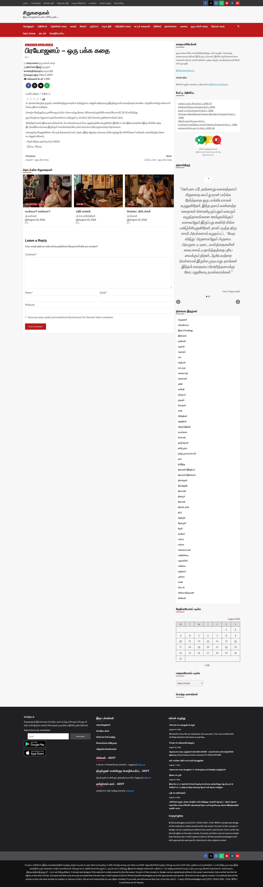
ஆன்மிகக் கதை (59, 26)
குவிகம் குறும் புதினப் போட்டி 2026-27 (195, 103)
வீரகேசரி (182, 598)
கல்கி (180, 384)
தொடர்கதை (29, 33)
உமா (179, 357)
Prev (178, 302)
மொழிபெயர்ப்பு (57, 33)
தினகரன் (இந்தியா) (186, 469)
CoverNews (124, 882)
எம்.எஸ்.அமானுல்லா (195, 760)
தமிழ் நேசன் (183, 443)
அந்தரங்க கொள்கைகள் (106, 749)
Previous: (37, 158)
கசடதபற (182, 368)
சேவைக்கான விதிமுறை (106, 743)
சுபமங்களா (182, 432)
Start (207, 296)
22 (226, 647)
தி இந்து (181, 464)
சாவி (180, 410)
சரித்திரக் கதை (123, 26)
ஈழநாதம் (182, 351)
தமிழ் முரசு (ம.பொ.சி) (187, 453)
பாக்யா (181, 539)
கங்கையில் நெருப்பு (186, 742)
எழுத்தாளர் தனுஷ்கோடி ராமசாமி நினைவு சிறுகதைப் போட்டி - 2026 (207, 124)
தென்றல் (181, 517)
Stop (209, 296)
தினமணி (182, 491)
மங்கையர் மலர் (184, 550)
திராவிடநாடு (183, 507)
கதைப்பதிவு (36, 3)
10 (180, 641)
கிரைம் (83, 26)
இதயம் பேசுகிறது (185, 330)
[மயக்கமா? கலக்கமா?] (47, 190)
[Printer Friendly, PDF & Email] (34, 147)
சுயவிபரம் (92, 3)
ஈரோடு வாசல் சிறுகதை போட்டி (191, 121)
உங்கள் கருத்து (105, 3)
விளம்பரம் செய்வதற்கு (105, 737)
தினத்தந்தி (183, 485)
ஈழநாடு (181, 346)
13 (208, 641)
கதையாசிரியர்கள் (79, 3)
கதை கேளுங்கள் (103, 724)
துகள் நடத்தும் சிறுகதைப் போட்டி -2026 (195, 110)
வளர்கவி (32, 215)
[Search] (238, 26)
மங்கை (181, 544)
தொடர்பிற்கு (119, 3)
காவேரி (181, 389)
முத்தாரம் (182, 571)
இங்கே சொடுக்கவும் (185, 70)
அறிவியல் (42, 26)
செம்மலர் (182, 437)
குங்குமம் (182, 394)
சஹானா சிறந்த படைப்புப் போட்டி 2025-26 (196, 128)
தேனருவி (182, 523)
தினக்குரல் (182, 480)
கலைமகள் (182, 378)
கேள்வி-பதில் (49, 3)
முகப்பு (25, 3)
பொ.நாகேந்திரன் (87, 215)
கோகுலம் (182, 405)
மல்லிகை (182, 566)
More (141, 764)
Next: (158, 158)
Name (29, 292)
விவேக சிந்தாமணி (186, 592)
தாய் (180, 459)
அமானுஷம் (28, 26)
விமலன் (133, 215)
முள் (179, 775)
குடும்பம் (94, 26)
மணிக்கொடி (183, 555)
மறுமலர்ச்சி (183, 560)
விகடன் (181, 587)
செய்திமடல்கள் (102, 731)
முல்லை (181, 576)
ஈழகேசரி (182, 341)
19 (199, 647)
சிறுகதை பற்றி (62, 3)
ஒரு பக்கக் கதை (199, 26)
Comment (31, 254)
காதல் (73, 26)
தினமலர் (181, 501)
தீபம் (180, 512)
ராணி (180, 582)
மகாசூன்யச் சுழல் (187, 725)
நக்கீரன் (181, 534)
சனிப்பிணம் (181, 793)
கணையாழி (183, 373)
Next (238, 302)
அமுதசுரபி (182, 319)
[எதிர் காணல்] (98, 190)
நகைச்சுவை (171, 26)
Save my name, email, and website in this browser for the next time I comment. (70, 317)
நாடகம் (42, 33)
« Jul (207, 664)
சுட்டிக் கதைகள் (142, 26)
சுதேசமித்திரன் (184, 426)
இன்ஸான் (182, 335)
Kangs (172, 742)
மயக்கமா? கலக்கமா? (37, 211)
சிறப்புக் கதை (218, 26)
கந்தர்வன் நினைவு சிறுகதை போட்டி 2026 (196, 107)
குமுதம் (41, 45)
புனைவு (184, 26)
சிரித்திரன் (182, 416)
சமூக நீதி (107, 26)
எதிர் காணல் (83, 211)
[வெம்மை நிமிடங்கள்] (149, 190)
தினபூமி (181, 496)
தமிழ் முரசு (182, 448)
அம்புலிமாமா (183, 325)
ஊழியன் (182, 362)
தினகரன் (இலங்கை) (187, 475)
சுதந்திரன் (182, 421)
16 (235, 641)
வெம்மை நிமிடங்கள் (139, 211)
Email (103, 292)
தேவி (180, 528)
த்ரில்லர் (157, 26)
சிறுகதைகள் (36, 13)
